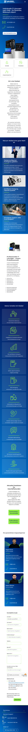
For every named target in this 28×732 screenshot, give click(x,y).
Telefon (8, 641)
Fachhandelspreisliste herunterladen (14, 512)
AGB (14, 686)
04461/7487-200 (10, 27)
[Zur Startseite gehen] (9, 2)
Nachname (10, 628)
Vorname (9, 622)
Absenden (17, 699)
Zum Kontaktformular (10, 33)
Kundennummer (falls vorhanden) (12, 667)
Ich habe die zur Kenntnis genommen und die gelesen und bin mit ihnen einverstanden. (16, 685)
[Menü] (25, 1)
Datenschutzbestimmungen (16, 682)
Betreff (9, 647)
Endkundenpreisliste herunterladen (14, 521)
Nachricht (9, 653)
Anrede (9, 616)
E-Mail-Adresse (11, 635)
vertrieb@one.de (11, 22)
